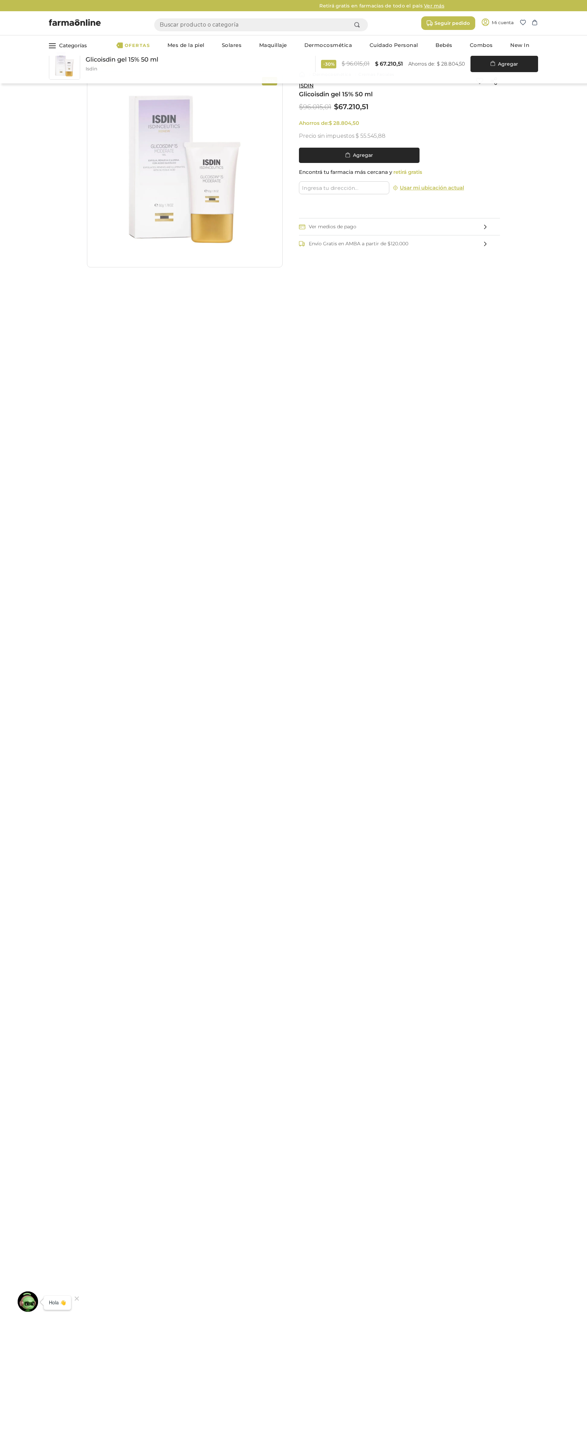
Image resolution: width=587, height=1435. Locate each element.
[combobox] (261, 24)
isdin (306, 85)
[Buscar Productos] (358, 24)
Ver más (346, 6)
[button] (525, 23)
